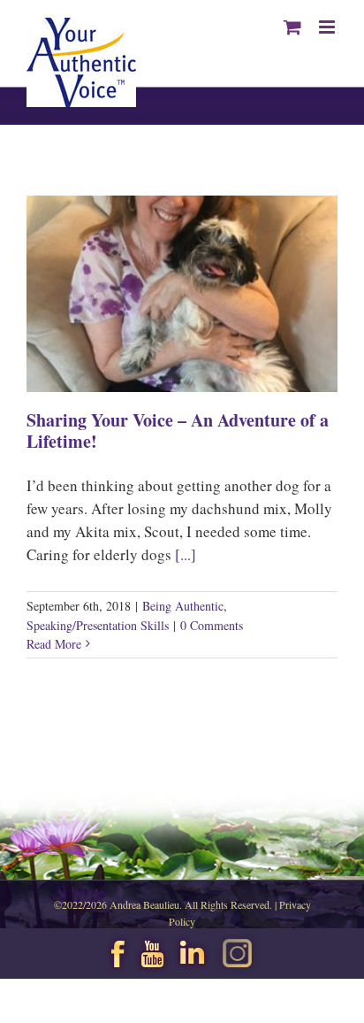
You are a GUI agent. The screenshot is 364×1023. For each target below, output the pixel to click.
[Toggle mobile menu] (328, 27)
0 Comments (211, 625)
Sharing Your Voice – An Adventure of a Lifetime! (178, 430)
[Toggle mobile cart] (292, 27)
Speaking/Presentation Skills (98, 625)
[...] (185, 554)
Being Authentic (183, 605)
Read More (54, 643)
